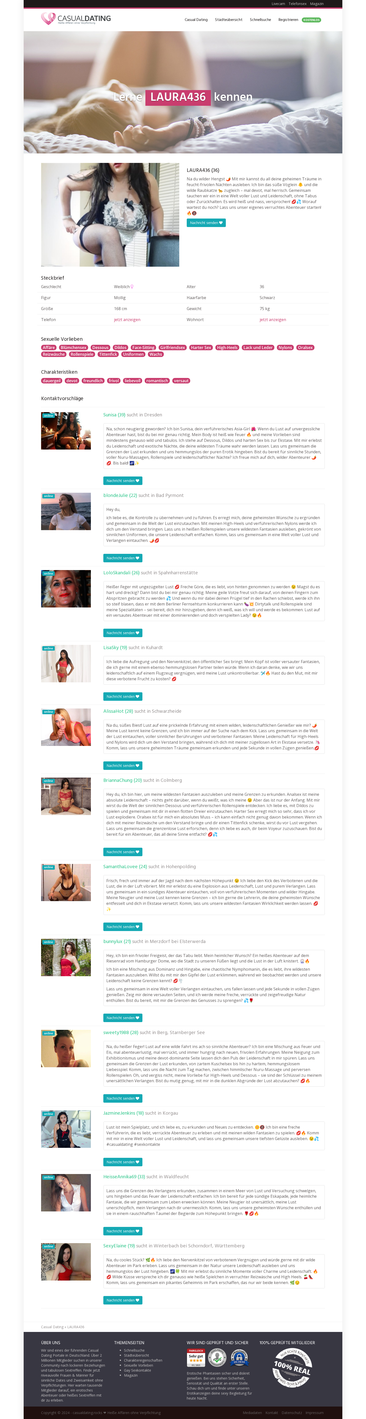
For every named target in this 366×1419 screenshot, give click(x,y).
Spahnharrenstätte (178, 573)
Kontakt (271, 1412)
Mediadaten (252, 1412)
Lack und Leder (258, 347)
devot (71, 380)
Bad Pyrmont (170, 496)
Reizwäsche (54, 354)
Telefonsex (297, 3)
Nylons (285, 347)
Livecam (278, 3)
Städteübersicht (229, 20)
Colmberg (171, 781)
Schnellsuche (260, 20)
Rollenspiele (82, 354)
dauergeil (52, 380)
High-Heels (227, 347)
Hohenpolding (181, 867)
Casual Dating (196, 20)
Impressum (314, 1412)
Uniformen (133, 354)
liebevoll (132, 380)
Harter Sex (201, 347)
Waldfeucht (176, 1177)
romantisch (157, 380)
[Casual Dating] (76, 19)
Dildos (120, 347)
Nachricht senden (204, 222)
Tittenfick (108, 354)
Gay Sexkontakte (137, 1370)
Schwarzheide (167, 711)
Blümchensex (73, 347)
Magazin (317, 3)
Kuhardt (154, 648)
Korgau (170, 1113)
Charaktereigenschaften (143, 1360)
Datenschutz (292, 1412)
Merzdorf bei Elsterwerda (178, 942)
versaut (181, 380)
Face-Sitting (143, 347)
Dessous (100, 347)
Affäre (49, 347)
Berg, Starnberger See (181, 1033)
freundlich (93, 380)
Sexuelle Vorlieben (138, 1365)
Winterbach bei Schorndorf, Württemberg (199, 1246)
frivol (114, 380)
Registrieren (299, 20)
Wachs (156, 354)
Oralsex (305, 347)
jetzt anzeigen (127, 319)
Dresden (153, 415)
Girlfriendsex (172, 347)
